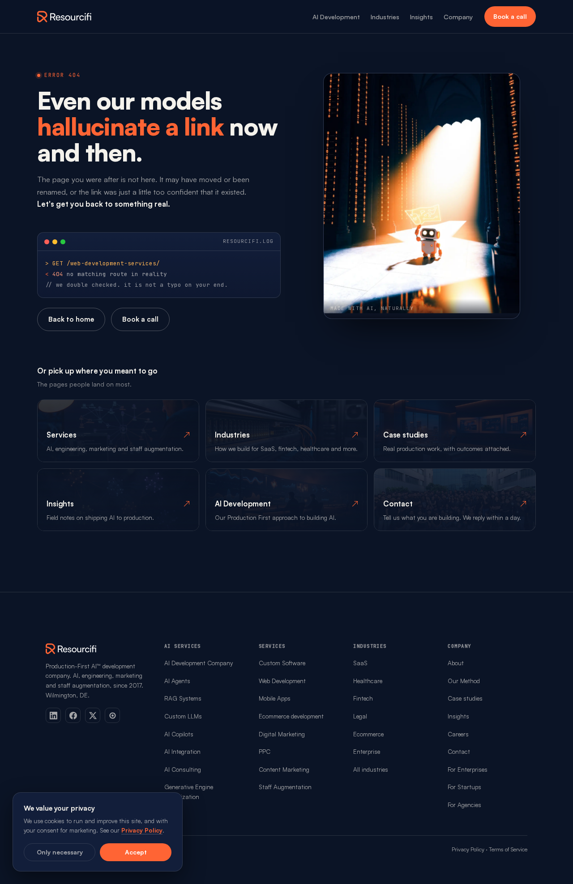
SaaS (360, 663)
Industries (385, 17)
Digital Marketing (282, 734)
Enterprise (366, 751)
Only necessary (60, 852)
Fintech (363, 698)
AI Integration (182, 751)
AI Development (336, 17)
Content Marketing (284, 769)
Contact (459, 751)
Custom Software (282, 663)
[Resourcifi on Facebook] (73, 715)
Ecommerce (368, 734)
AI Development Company (198, 663)
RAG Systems (182, 698)
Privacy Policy (468, 849)
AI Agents (177, 680)
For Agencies (464, 804)
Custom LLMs (183, 716)
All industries (370, 769)
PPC (264, 751)
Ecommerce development (291, 716)
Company (458, 17)
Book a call (510, 16)
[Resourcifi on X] (92, 715)
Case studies (465, 698)
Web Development (282, 680)
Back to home (71, 319)
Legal (360, 716)
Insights (421, 17)
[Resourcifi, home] (64, 16)
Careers (458, 734)
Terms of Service (508, 849)
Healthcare (367, 680)
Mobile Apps (275, 698)
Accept (136, 852)
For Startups (464, 786)
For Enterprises (467, 769)
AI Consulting (182, 769)
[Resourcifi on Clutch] (112, 715)
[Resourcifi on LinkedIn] (53, 715)
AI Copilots (178, 734)
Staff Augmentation (285, 786)
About (456, 663)
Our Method (464, 680)
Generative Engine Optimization (188, 791)
